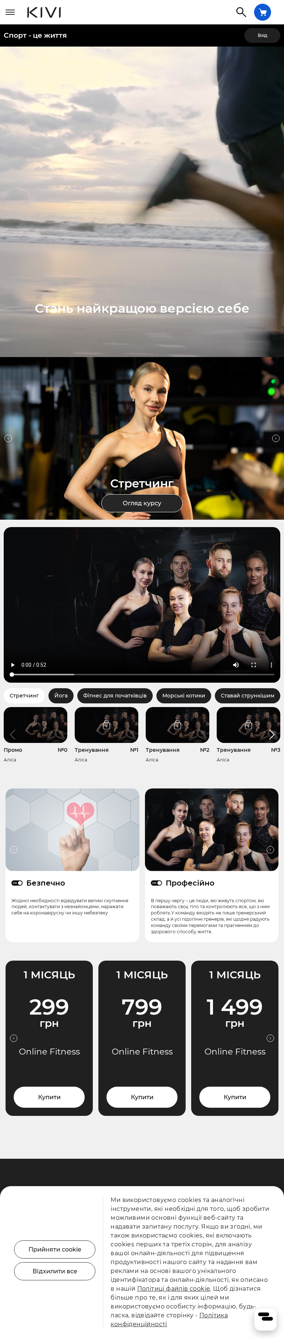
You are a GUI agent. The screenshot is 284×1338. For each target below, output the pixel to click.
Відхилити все (55, 1271)
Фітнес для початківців (115, 695)
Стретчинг (24, 695)
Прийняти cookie (54, 1249)
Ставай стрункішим (247, 695)
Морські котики (183, 695)
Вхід (262, 35)
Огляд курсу (142, 503)
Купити (49, 1097)
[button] (272, 735)
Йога (61, 695)
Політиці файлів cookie (173, 1288)
